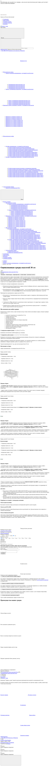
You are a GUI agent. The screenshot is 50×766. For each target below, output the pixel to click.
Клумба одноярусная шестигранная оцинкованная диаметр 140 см (25, 238)
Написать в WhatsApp (13, 737)
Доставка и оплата (7, 21)
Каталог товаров (6, 201)
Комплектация (9, 274)
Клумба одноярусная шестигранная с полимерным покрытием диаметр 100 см (28, 247)
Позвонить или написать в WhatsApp (16, 50)
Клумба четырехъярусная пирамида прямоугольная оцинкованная (25, 232)
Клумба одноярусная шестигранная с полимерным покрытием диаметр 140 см (28, 249)
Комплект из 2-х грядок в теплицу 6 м (16, 221)
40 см (10, 530)
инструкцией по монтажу (42, 579)
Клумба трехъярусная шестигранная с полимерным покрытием (25, 240)
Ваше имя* (3, 548)
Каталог (5, 262)
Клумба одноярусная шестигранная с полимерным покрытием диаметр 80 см (28, 246)
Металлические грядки (11, 202)
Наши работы (6, 20)
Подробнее (3, 676)
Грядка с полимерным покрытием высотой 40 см (22, 214)
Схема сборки (23, 274)
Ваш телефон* (4, 549)
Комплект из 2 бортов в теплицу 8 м (16, 219)
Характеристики (16, 274)
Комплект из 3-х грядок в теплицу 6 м (16, 225)
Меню (22, 199)
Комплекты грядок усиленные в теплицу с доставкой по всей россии (21, 215)
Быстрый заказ (4, 544)
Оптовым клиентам (7, 22)
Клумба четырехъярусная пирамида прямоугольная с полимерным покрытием (28, 243)
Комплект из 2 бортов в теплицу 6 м (16, 218)
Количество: (3, 541)
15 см (2, 530)
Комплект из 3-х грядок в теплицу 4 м (16, 224)
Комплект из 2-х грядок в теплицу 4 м (16, 220)
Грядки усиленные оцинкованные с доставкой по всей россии (22, 204)
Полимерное (6, 533)
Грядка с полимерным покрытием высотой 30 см (22, 213)
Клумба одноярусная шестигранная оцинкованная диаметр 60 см (25, 234)
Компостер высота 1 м (13, 251)
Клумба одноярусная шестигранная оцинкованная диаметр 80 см (25, 236)
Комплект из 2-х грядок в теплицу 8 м (16, 223)
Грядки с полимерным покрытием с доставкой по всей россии (22, 210)
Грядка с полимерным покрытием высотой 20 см (22, 212)
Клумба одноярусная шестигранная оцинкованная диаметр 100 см (25, 237)
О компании (6, 19)
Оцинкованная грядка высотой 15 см (19, 205)
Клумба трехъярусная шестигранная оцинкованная (22, 230)
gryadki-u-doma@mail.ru (6, 740)
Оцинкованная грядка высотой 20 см (19, 206)
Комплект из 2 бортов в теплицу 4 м (16, 217)
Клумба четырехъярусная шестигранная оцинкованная (23, 233)
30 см (7, 530)
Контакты (5, 24)
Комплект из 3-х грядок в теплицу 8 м (16, 226)
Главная (5, 260)
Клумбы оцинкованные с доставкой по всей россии (19, 228)
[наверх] (11, 764)
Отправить (3, 553)
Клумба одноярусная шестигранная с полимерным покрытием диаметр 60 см (28, 245)
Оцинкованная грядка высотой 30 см (19, 207)
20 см (4, 530)
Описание (3, 274)
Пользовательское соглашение (7, 742)
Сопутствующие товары (11, 250)
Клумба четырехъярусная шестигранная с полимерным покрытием (26, 244)
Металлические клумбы (11, 227)
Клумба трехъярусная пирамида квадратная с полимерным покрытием (26, 242)
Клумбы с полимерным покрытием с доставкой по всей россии (22, 239)
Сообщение (3, 552)
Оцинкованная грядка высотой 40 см (19, 208)
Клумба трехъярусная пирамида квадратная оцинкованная (24, 231)
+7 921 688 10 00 (4, 50)
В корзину (10, 544)
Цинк (2, 533)
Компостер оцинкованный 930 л (15, 252)
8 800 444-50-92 (3, 14)
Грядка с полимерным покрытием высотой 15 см (22, 211)
